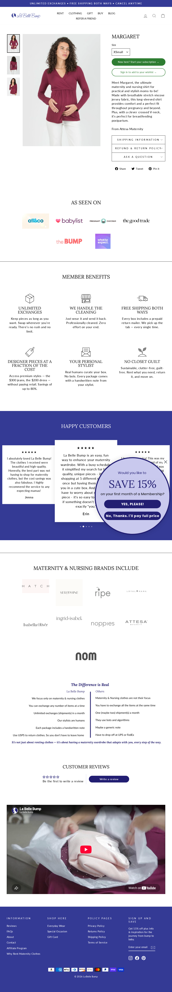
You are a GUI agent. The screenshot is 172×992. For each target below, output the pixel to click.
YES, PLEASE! (132, 504)
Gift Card (52, 936)
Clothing (75, 13)
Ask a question (138, 156)
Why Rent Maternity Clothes (23, 953)
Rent (60, 13)
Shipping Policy (97, 936)
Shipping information (138, 139)
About (10, 936)
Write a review (109, 779)
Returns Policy (96, 931)
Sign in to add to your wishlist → (138, 72)
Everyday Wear (56, 925)
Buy (100, 13)
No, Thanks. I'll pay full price (132, 515)
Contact (11, 942)
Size (114, 45)
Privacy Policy (96, 925)
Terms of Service (97, 942)
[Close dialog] (165, 462)
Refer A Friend (86, 18)
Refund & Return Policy (138, 148)
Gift (90, 13)
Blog (111, 13)
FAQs (10, 931)
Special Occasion (57, 931)
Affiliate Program (17, 948)
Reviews (12, 925)
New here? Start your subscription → (138, 61)
